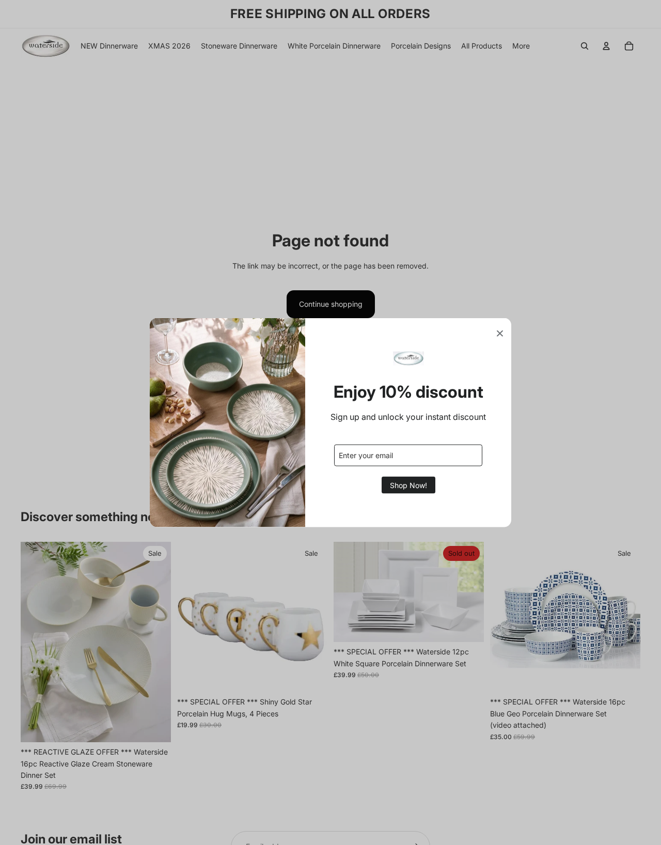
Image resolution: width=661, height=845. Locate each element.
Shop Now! (408, 484)
